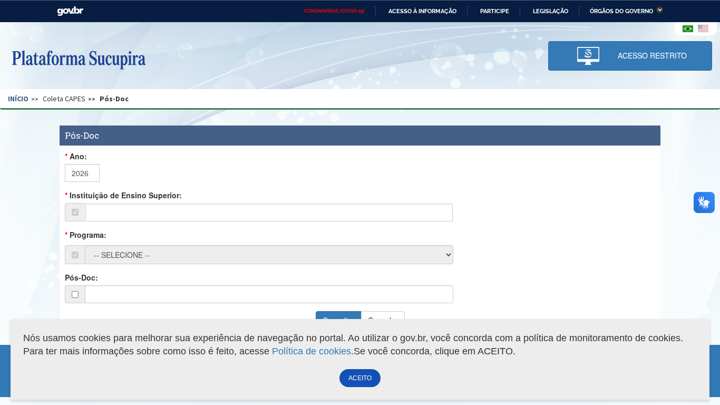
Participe (494, 11)
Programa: (88, 234)
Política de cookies (311, 351)
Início (18, 98)
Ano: (78, 156)
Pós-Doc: (81, 277)
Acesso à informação (422, 11)
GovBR (70, 11)
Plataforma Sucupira (78, 58)
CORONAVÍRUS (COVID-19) (334, 11)
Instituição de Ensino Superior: (126, 195)
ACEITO (360, 378)
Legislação (550, 11)
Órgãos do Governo (621, 11)
